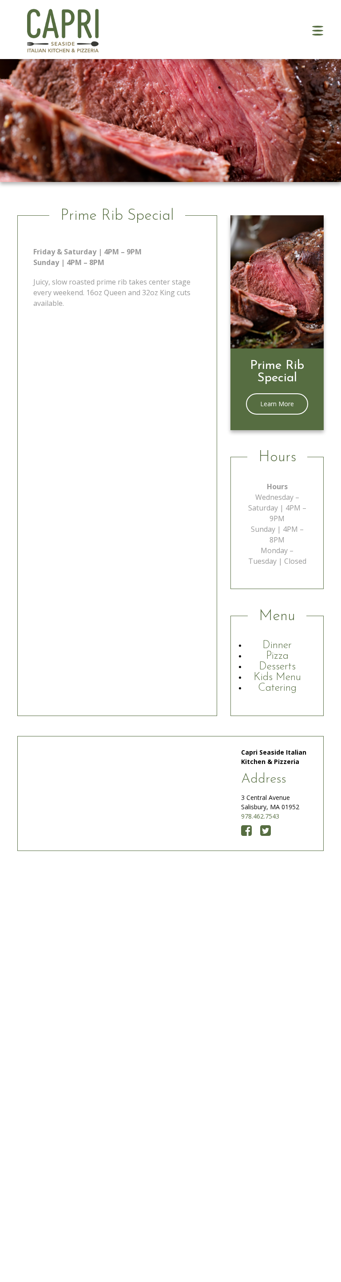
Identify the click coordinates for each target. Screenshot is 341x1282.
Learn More (277, 404)
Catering (277, 688)
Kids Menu (277, 677)
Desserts (277, 666)
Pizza (277, 656)
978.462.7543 (260, 816)
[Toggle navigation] (318, 30)
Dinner (277, 645)
